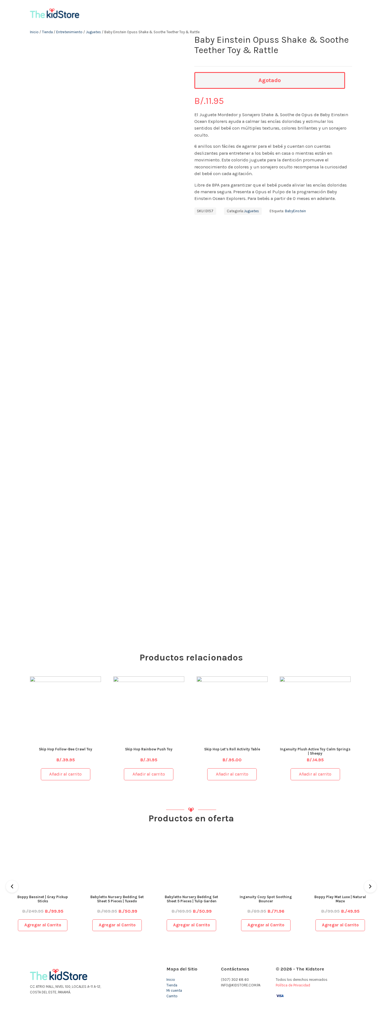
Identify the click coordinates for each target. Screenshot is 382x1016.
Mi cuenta (174, 990)
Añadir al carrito (65, 774)
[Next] (370, 886)
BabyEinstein (295, 211)
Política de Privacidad (293, 985)
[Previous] (12, 886)
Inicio (34, 32)
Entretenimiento (69, 32)
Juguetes (93, 32)
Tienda (47, 32)
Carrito (172, 996)
